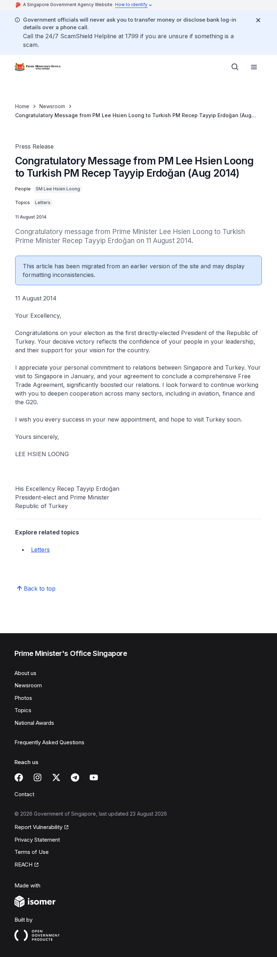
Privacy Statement (37, 839)
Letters (40, 549)
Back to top (40, 588)
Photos (23, 697)
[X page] (56, 777)
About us (25, 673)
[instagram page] (37, 777)
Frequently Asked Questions (49, 742)
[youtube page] (93, 777)
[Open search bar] (235, 67)
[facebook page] (18, 777)
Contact (24, 794)
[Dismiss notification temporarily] (258, 20)
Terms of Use (31, 851)
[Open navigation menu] (254, 67)
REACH (23, 864)
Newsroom (52, 106)
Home (22, 106)
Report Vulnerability (38, 827)
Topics (22, 710)
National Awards (34, 722)
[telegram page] (75, 777)
